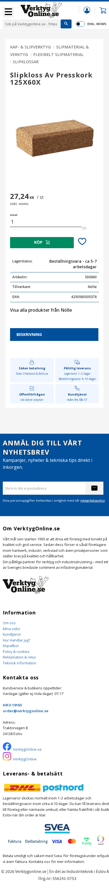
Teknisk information (19, 662)
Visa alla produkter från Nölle (41, 310)
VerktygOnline (25, 759)
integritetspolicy (92, 500)
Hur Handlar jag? (16, 640)
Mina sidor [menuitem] (87, 10)
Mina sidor (11, 628)
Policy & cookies (16, 651)
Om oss (9, 622)
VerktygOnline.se (27, 749)
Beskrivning (29, 334)
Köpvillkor (11, 645)
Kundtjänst (12, 634)
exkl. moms (96, 24)
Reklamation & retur (19, 657)
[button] (8, 12)
